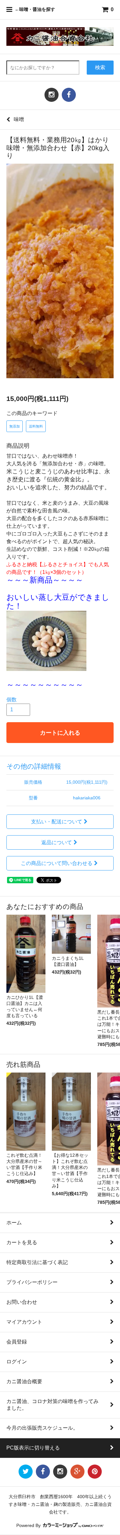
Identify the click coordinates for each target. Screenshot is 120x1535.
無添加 (14, 426)
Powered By (29, 1525)
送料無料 (36, 426)
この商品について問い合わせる (56, 863)
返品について (56, 842)
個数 (11, 699)
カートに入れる (60, 732)
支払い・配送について (56, 821)
